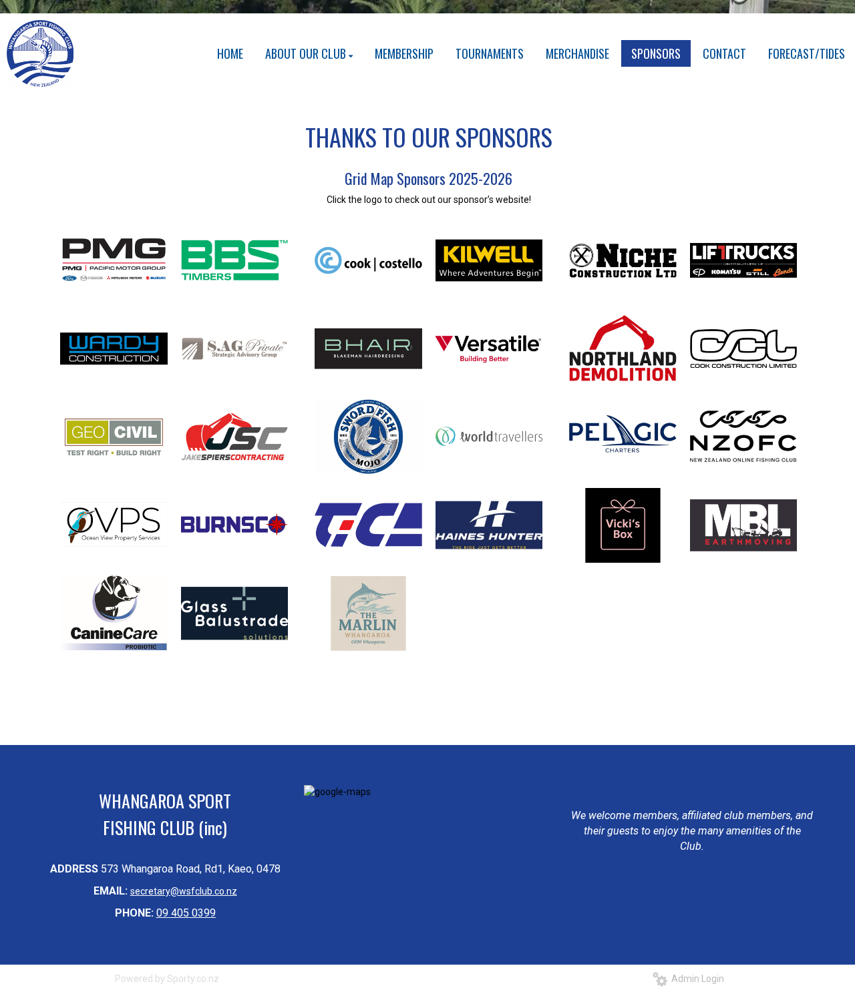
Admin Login (695, 978)
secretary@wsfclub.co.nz (183, 891)
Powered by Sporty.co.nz (167, 978)
